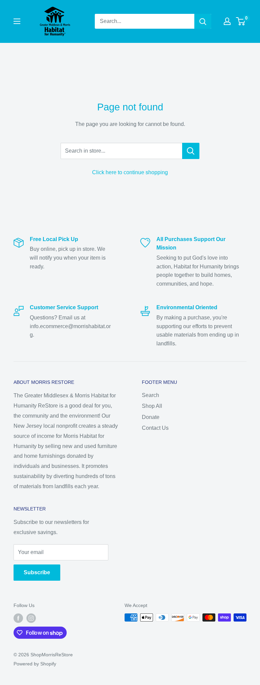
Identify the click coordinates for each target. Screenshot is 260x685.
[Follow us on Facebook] (18, 618)
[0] (241, 21)
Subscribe (37, 572)
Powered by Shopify (35, 663)
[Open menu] (17, 21)
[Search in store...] (190, 151)
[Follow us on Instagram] (31, 618)
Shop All (152, 406)
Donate (150, 417)
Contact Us (155, 428)
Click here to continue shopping (130, 172)
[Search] (202, 21)
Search (150, 395)
